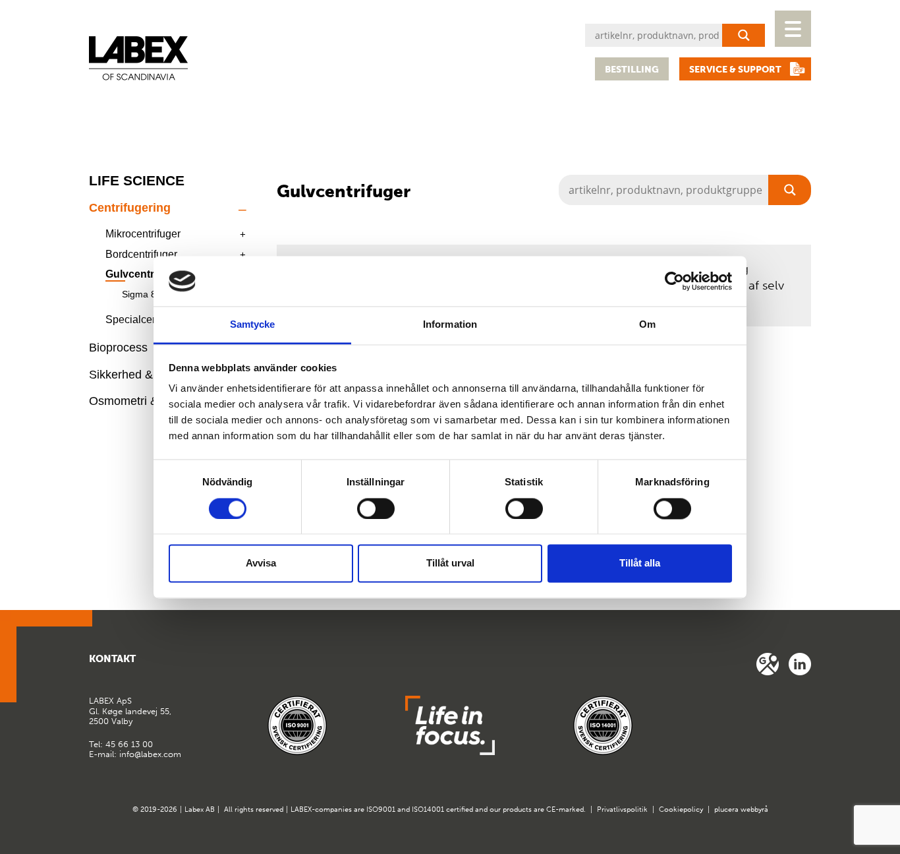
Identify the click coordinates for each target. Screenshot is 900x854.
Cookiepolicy (681, 809)
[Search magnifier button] (743, 35)
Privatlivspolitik (622, 809)
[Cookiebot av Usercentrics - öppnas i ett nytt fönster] (674, 281)
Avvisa (261, 563)
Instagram (800, 664)
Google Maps (767, 664)
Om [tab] (647, 324)
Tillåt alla (639, 563)
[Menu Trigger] (793, 29)
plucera (726, 809)
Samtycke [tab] (252, 324)
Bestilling (632, 69)
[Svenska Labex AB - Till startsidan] (138, 58)
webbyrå (754, 809)
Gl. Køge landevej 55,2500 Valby (130, 711)
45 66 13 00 (129, 744)
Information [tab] (450, 324)
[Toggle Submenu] (242, 208)
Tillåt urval (450, 563)
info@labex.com (150, 754)
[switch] (376, 508)
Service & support (735, 69)
